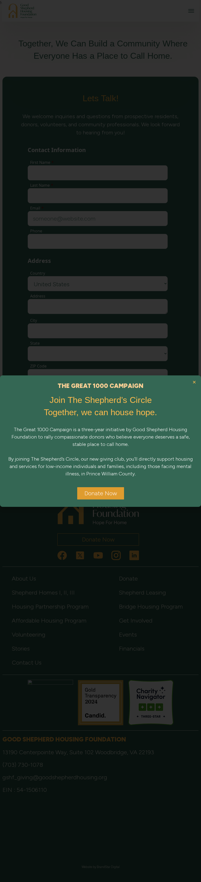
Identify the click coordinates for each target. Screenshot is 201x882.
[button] (194, 382)
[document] (100, 441)
